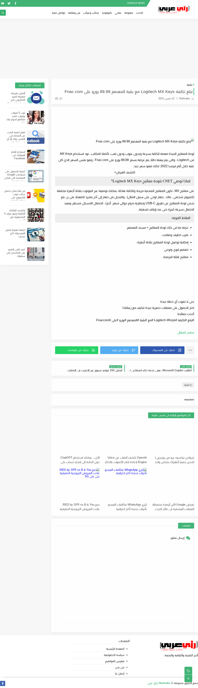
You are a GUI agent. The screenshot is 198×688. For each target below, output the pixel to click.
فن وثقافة (74, 12)
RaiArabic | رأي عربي (159, 683)
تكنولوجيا (107, 12)
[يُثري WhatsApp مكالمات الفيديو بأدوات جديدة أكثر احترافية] (124, 484)
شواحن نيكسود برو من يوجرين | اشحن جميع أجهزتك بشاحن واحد (174, 460)
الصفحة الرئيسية (115, 648)
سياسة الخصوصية (114, 654)
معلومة (128, 12)
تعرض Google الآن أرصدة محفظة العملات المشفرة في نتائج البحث (173, 507)
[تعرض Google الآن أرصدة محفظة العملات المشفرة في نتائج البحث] (172, 484)
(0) (57, 98)
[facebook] (15, 3)
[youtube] (2, 3)
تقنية (189, 84)
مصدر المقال (185, 332)
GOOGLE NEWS (136, 3)
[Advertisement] (99, 49)
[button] (162, 350)
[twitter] (9, 3)
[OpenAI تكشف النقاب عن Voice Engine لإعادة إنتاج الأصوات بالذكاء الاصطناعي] (124, 437)
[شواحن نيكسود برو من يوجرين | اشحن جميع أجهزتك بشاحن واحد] (172, 437)
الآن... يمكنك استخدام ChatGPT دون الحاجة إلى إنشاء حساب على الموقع (80, 460)
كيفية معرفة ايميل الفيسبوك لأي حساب (15, 233)
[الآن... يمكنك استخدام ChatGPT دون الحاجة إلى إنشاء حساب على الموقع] (77, 437)
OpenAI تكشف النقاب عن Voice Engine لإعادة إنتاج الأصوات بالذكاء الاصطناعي (126, 460)
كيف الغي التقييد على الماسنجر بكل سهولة (15, 252)
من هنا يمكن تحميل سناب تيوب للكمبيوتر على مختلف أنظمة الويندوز (14, 197)
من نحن (119, 667)
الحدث (139, 12)
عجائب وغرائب (91, 12)
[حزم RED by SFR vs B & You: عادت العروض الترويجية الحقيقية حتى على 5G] (77, 484)
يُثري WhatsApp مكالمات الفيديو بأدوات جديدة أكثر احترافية (127, 507)
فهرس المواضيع (114, 661)
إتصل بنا (119, 673)
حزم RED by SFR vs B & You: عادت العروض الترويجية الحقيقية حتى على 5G (80, 507)
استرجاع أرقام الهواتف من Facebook (18, 155)
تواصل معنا (58, 12)
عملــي (118, 12)
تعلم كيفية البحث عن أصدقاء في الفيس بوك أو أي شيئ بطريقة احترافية (16, 139)
